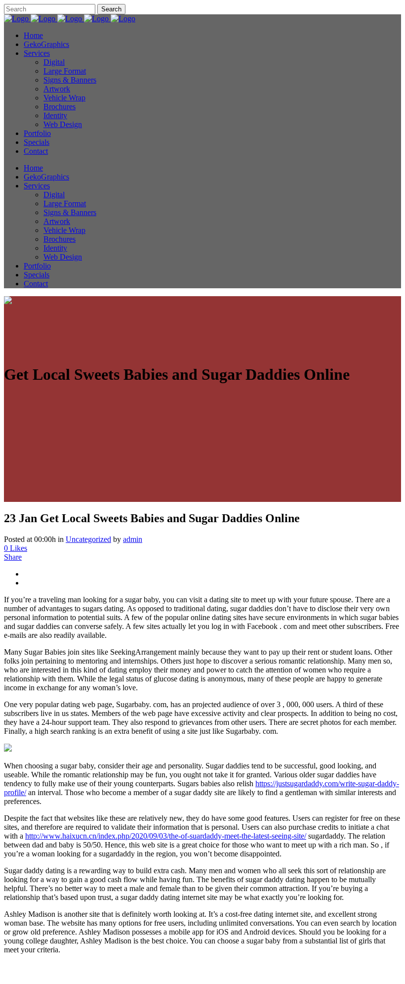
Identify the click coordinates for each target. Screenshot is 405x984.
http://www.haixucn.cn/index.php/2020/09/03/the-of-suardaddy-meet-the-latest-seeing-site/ (165, 836)
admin (132, 539)
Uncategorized (88, 539)
